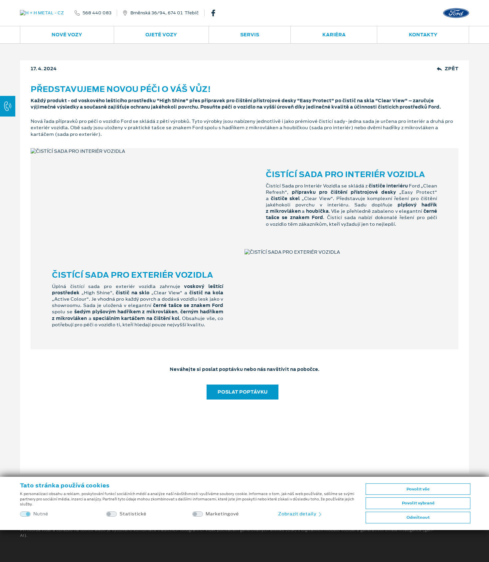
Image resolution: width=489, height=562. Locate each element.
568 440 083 (96, 13)
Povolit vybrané (418, 503)
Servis (249, 34)
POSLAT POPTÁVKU (242, 392)
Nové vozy (67, 34)
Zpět (451, 69)
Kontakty (423, 34)
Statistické (132, 514)
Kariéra (334, 34)
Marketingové (222, 514)
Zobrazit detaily (297, 513)
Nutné (40, 514)
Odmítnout (418, 517)
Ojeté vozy (161, 34)
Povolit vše (418, 489)
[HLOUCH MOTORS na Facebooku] (216, 13)
